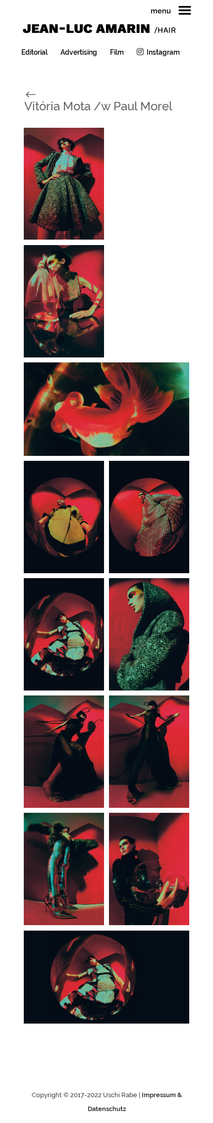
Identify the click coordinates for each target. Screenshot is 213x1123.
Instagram (163, 52)
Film (117, 52)
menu (161, 11)
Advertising (78, 52)
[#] (41, 93)
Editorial (34, 52)
